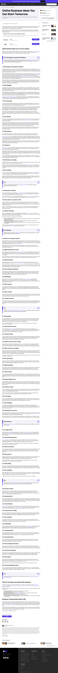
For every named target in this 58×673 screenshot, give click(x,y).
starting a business (27, 432)
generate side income (34, 51)
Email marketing (4, 506)
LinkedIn (20, 323)
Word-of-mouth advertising (31, 213)
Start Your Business (6, 7)
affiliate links (18, 232)
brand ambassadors (11, 225)
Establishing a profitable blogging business (9, 96)
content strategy (7, 197)
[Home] (4, 4)
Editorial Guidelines (51, 18)
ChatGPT (4, 390)
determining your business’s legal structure (31, 585)
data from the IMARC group (33, 413)
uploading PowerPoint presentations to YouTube (15, 310)
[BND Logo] (7, 651)
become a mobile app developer (19, 263)
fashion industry (6, 147)
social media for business (21, 192)
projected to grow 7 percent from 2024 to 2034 (27, 76)
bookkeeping (30, 526)
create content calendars (30, 196)
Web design (38, 69)
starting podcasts (12, 328)
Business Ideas (12, 7)
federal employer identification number (17, 585)
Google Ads (34, 172)
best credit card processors (8, 604)
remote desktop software (17, 243)
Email (3, 635)
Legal (43, 651)
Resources (23, 651)
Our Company (34, 651)
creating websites (37, 73)
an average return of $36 (18, 507)
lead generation (10, 433)
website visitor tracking (23, 184)
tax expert (21, 533)
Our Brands (23, 664)
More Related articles (50, 645)
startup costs (14, 53)
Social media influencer (6, 439)
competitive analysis (18, 592)
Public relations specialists (6, 136)
